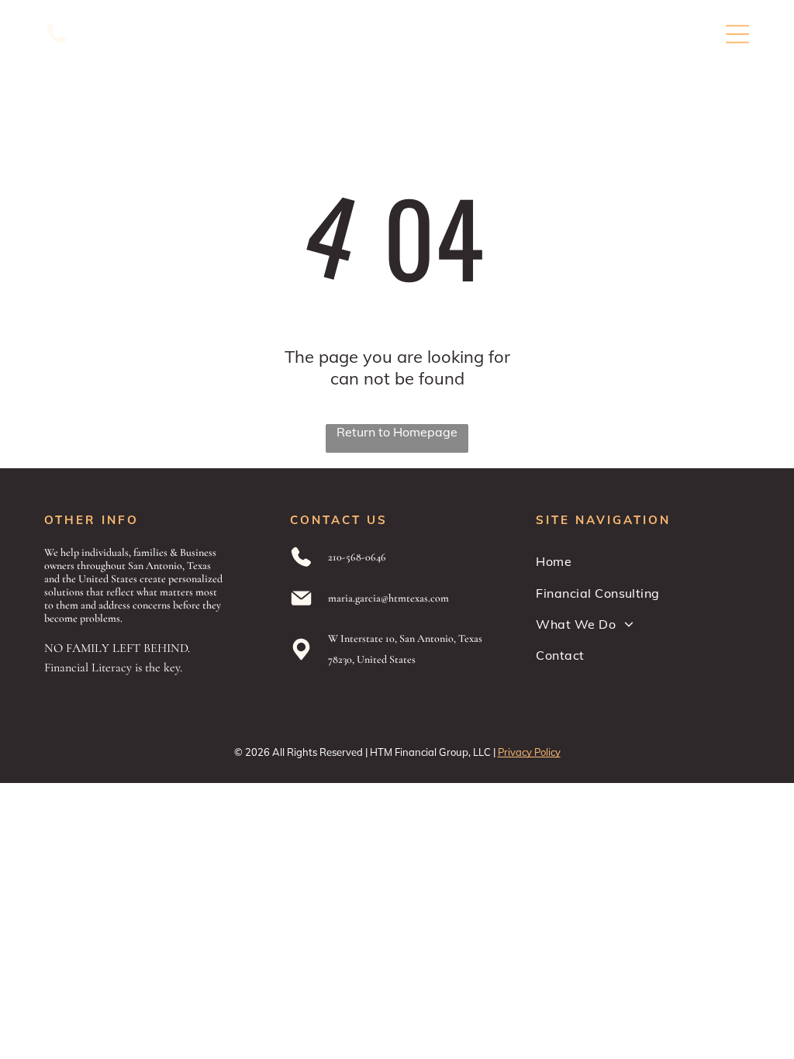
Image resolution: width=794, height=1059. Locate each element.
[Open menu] (737, 34)
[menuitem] (643, 561)
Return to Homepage (397, 432)
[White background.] (56, 42)
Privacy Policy (529, 752)
